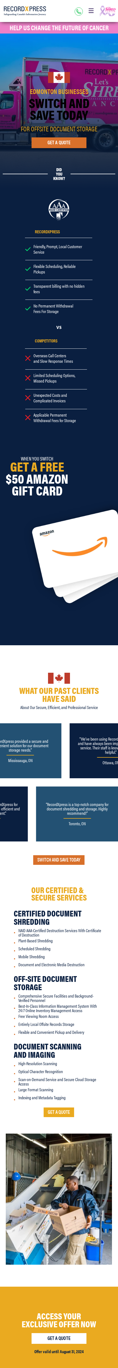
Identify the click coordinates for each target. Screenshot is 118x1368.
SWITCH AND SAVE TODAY (58, 859)
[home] (25, 11)
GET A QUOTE (59, 1111)
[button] (91, 10)
